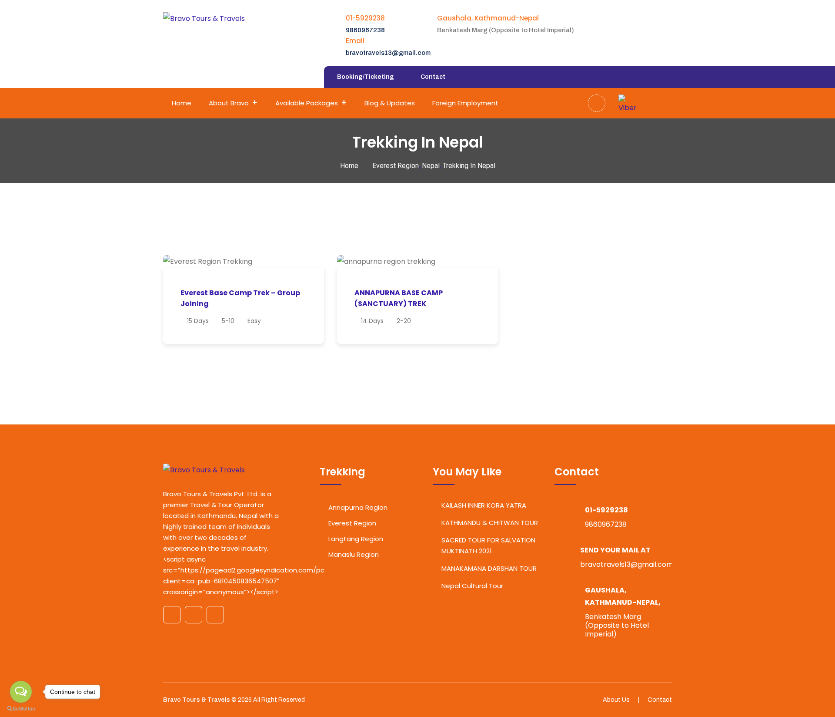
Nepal (431, 166)
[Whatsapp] (644, 103)
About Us (616, 700)
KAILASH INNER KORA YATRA (483, 505)
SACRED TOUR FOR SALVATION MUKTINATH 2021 (488, 545)
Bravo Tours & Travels (196, 700)
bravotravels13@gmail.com (388, 52)
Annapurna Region (357, 507)
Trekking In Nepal (469, 166)
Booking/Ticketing (365, 77)
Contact (433, 77)
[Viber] (627, 103)
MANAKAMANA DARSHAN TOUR (489, 568)
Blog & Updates (389, 103)
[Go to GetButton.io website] (21, 708)
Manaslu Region (353, 554)
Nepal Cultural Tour (472, 585)
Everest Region (395, 166)
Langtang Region (355, 538)
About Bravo (229, 103)
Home (181, 103)
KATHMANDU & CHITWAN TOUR (489, 522)
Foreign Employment (465, 103)
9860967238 (365, 30)
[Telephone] (662, 103)
